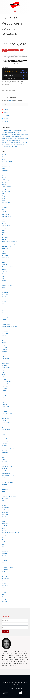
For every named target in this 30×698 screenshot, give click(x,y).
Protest (3, 480)
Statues (3, 537)
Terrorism (4, 555)
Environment (5, 292)
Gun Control (5, 333)
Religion (4, 493)
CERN (3, 232)
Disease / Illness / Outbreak (8, 267)
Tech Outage (5, 551)
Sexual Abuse (5, 512)
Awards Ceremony (6, 186)
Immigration (4, 344)
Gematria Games (6, 324)
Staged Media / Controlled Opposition (11, 532)
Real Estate (4, 491)
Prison (3, 477)
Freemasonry (5, 317)
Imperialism (4, 347)
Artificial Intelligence (6, 179)
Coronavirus (5, 248)
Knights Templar (6, 367)
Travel (3, 571)
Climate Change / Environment (9, 241)
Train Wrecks (5, 565)
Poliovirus (4, 454)
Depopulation (5, 264)
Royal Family (5, 498)
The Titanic (4, 560)
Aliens (3, 168)
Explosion (4, 299)
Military (3, 402)
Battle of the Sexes (6, 191)
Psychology (4, 484)
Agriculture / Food (6, 166)
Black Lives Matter (6, 202)
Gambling (4, 319)
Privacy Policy (11, 688)
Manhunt (4, 379)
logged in (10, 100)
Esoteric (4, 296)
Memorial (4, 395)
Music (3, 416)
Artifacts (4, 177)
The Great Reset (6, 558)
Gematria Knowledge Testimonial (10, 326)
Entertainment (5, 289)
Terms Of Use (19, 688)
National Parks (5, 418)
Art (2, 175)
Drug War (4, 269)
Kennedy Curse (5, 363)
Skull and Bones (6, 519)
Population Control (6, 461)
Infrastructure (5, 349)
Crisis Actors (5, 255)
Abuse (3, 157)
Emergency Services (7, 285)
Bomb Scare (5, 207)
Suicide (3, 542)
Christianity (4, 239)
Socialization (5, 526)
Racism (3, 487)
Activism (4, 159)
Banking (4, 189)
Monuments (5, 411)
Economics (4, 278)
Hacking (4, 335)
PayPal (6, 121)
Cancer (3, 221)
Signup (5, 631)
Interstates (4, 351)
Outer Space (5, 441)
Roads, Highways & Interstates (9, 496)
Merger (3, 397)
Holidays (4, 342)
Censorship (4, 230)
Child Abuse (5, 237)
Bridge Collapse (5, 212)
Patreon (6, 109)
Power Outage (5, 471)
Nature (3, 425)
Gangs (3, 322)
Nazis (3, 427)
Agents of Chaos (6, 163)
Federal (5, 49)
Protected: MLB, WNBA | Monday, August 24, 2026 (14, 142)
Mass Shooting (5, 383)
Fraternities (4, 315)
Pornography (5, 464)
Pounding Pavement (7, 466)
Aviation (4, 184)
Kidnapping (4, 365)
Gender (3, 328)
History (3, 340)
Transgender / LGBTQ (7, 567)
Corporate (4, 251)
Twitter (6, 118)
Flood (3, 310)
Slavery (3, 521)
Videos (3, 587)
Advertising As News (7, 161)
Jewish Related (5, 358)
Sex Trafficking (5, 510)
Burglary (4, 218)
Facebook (6, 115)
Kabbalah (4, 361)
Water (3, 597)
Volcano (4, 592)
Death (3, 262)
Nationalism (4, 420)
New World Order (6, 429)
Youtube (6, 112)
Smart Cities (5, 523)
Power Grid (4, 468)
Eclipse (3, 276)
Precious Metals (6, 473)
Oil (2, 436)
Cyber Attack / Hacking (7, 260)
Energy (3, 287)
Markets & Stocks (6, 381)
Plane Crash (5, 450)
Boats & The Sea (6, 205)
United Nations (5, 578)
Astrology (4, 182)
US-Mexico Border (6, 581)
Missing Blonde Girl (6, 406)
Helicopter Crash (6, 338)
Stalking (4, 535)
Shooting (4, 516)
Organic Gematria (6, 438)
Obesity (3, 434)
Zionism (4, 603)
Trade (3, 562)
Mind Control (5, 404)
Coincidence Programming (8, 244)
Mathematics (5, 388)
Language (4, 370)
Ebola (3, 273)
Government (11, 49)
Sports (3, 528)
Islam (3, 354)
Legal (3, 372)
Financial (4, 306)
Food (3, 312)
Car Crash (4, 223)
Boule (3, 209)
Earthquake (4, 271)
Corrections (4, 253)
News (21, 49)
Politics (4, 51)
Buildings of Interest (6, 216)
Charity (3, 234)
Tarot (3, 546)
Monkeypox (4, 409)
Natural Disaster (6, 422)
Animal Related (5, 170)
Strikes (3, 539)
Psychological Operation (8, 482)
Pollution (4, 459)
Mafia (3, 377)
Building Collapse (6, 214)
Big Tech (4, 198)
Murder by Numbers (7, 413)
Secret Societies (6, 507)
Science (4, 503)
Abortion (4, 154)
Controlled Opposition (7, 246)
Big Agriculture (5, 196)
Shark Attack (5, 514)
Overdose (4, 443)
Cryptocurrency (5, 257)
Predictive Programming (8, 475)
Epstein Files (5, 294)
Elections (4, 283)
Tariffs (3, 544)
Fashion (4, 301)
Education (4, 280)
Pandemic (4, 445)
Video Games (5, 585)
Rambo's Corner (6, 489)
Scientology (4, 505)
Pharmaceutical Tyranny (8, 448)
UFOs (3, 574)
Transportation (5, 569)
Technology (4, 553)
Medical (3, 393)
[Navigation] (15, 11)
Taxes (3, 548)
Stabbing (4, 530)
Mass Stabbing (5, 386)
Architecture (5, 173)
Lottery (3, 374)
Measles (4, 390)
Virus (3, 590)
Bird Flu (3, 200)
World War (4, 601)
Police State (5, 452)
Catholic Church (6, 225)
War (3, 594)
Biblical (3, 193)
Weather (4, 599)
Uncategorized (5, 576)
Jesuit (17, 49)
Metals (3, 399)
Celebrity (4, 228)
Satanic (3, 500)
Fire (2, 308)
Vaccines (4, 583)
